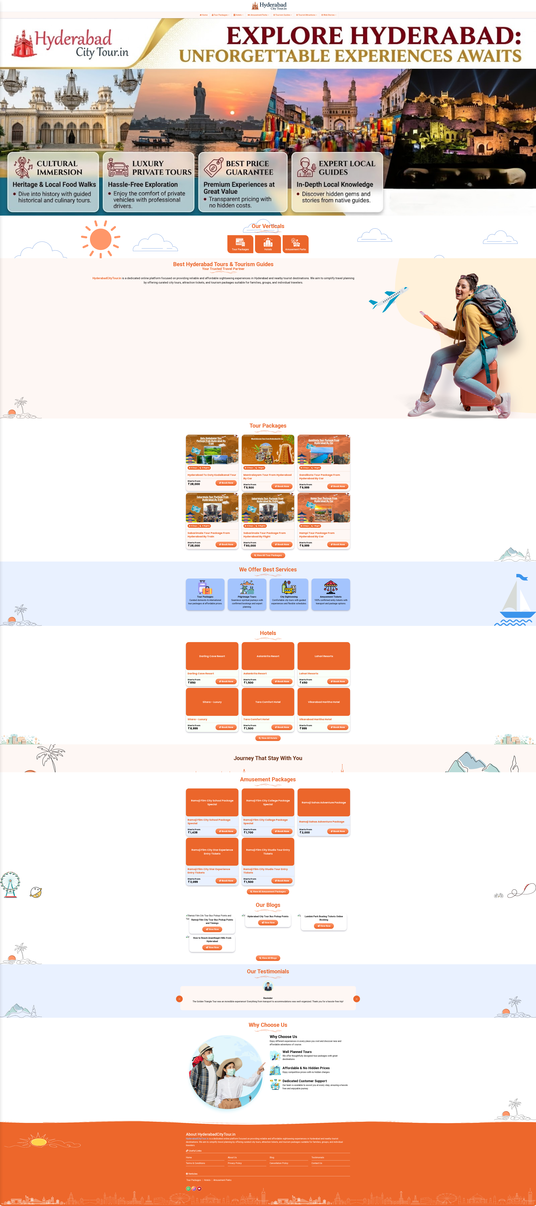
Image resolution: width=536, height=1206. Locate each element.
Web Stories (329, 15)
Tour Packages (220, 15)
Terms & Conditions (195, 1163)
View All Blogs (269, 958)
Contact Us (317, 1163)
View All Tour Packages (269, 555)
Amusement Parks (259, 15)
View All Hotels (269, 738)
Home (205, 15)
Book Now (227, 482)
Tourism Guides (283, 15)
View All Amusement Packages (269, 891)
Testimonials (318, 1157)
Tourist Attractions (307, 15)
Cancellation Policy (279, 1163)
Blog (272, 1157)
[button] (3, 109)
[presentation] (179, 999)
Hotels (238, 15)
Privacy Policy (235, 1163)
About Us (232, 1157)
